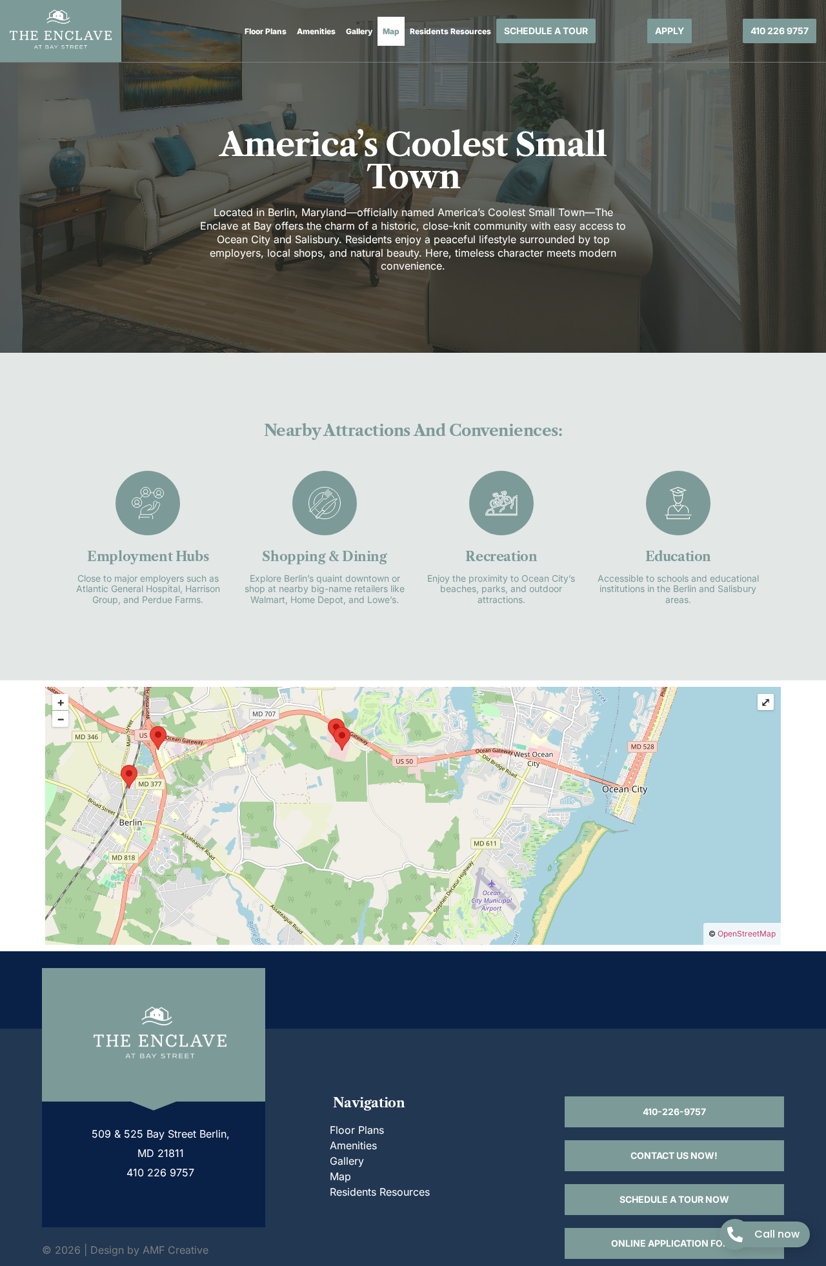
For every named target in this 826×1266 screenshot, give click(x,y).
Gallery (359, 31)
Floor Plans (266, 31)
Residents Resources (450, 31)
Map (391, 31)
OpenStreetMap (747, 933)
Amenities (316, 31)
